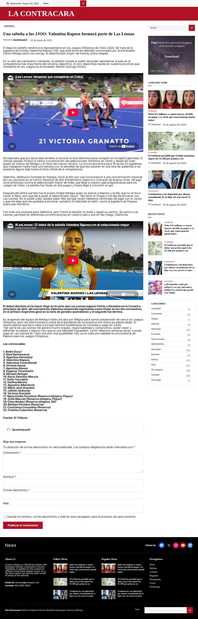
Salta (153, 364)
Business (153, 568)
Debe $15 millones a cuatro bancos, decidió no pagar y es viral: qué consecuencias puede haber (171, 117)
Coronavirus (156, 313)
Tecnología (156, 380)
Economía (152, 152)
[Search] (192, 28)
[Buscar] (83, 3)
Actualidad (156, 308)
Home (152, 564)
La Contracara (41, 13)
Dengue (154, 319)
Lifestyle (153, 572)
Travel (152, 583)
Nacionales (153, 191)
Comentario (12, 452)
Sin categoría (157, 370)
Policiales (155, 354)
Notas (45, 3)
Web (6, 503)
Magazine (154, 575)
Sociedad (152, 111)
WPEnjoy (79, 610)
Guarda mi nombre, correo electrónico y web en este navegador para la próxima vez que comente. (71, 516)
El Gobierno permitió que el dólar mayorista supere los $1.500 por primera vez (171, 157)
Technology (155, 587)
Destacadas (156, 329)
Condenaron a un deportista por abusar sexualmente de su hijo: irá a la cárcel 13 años (169, 197)
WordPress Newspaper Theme (59, 610)
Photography (155, 579)
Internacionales (157, 339)
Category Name (157, 83)
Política (154, 359)
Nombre (9, 476)
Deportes (9, 26)
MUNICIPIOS (157, 344)
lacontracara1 (20, 39)
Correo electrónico (16, 490)
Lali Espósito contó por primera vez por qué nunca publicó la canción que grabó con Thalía (178, 288)
